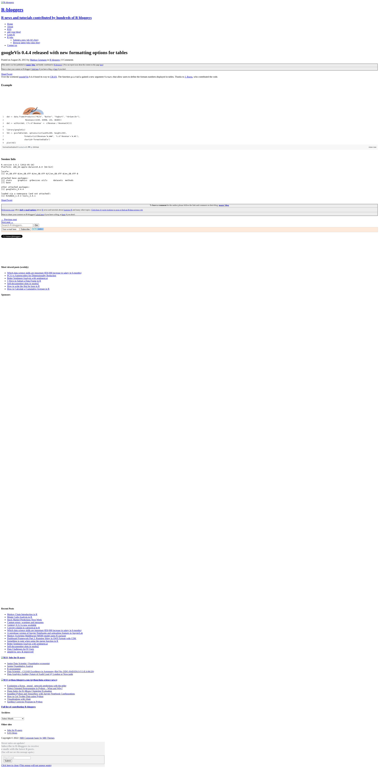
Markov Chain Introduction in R (22, 614)
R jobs (10, 37)
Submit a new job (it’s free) (25, 40)
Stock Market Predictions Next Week (24, 619)
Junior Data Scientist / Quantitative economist (28, 663)
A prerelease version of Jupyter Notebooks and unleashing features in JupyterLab (45, 633)
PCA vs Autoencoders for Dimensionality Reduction (31, 275)
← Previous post (9, 219)
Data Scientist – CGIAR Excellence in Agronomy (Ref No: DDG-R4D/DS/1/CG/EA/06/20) (50, 671)
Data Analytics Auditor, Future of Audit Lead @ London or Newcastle (40, 674)
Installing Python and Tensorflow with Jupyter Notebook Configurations (41, 693)
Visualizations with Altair (19, 699)
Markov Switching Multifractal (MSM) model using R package (36, 635)
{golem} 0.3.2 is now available (21, 625)
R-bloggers (58, 65)
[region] (189, 129)
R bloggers (55, 60)
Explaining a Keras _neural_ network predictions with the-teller (36, 685)
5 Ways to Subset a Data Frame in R (24, 281)
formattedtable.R (10, 147)
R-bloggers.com (7, 210)
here (101, 65)
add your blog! (14, 32)
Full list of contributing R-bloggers (18, 707)
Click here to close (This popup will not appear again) (26, 765)
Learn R (11, 34)
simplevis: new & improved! (20, 652)
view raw (372, 147)
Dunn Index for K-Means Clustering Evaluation (29, 691)
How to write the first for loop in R (23, 286)
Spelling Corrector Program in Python (24, 702)
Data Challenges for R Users (20, 649)
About (10, 26)
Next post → (7, 222)
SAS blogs (12, 733)
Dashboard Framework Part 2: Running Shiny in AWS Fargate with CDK (41, 638)
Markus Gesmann (38, 60)
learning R (68, 210)
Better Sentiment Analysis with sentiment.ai (27, 278)
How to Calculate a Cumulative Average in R (28, 289)
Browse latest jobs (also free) (26, 42)
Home (10, 24)
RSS (9, 29)
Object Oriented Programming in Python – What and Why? (35, 688)
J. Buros (188, 77)
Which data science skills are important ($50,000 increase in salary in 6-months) (44, 273)
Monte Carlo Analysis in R (19, 617)
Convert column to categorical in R (23, 627)
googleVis (23, 77)
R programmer (14, 669)
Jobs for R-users (17, 657)
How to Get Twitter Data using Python (25, 696)
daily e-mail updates (28, 210)
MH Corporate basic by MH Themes (37, 738)
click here (34, 69)
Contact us (12, 45)
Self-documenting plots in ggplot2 (23, 283)
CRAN (53, 77)
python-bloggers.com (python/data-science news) (33, 680)
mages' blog (30, 65)
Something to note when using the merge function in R (32, 641)
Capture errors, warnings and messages (25, 622)
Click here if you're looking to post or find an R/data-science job (117, 210)
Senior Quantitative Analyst (20, 666)
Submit (8, 761)
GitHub (36, 147)
